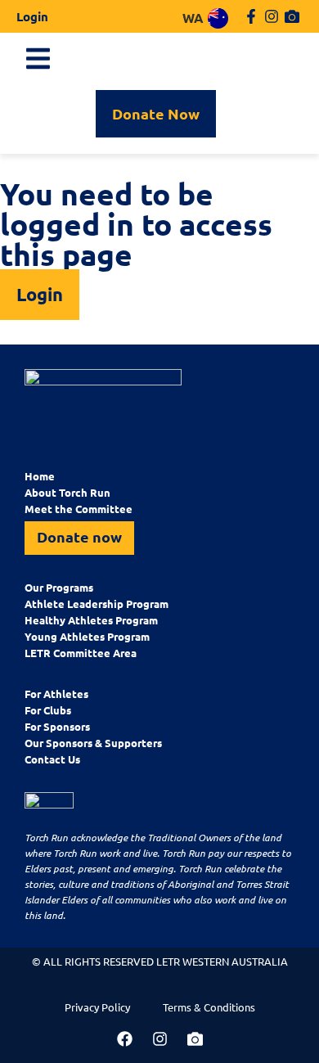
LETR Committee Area (81, 653)
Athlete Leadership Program (96, 603)
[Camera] (292, 16)
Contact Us (52, 759)
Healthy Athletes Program (91, 620)
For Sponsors (57, 726)
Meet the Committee (79, 509)
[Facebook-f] (250, 16)
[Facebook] (124, 1039)
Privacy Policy (97, 1007)
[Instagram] (272, 16)
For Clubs (48, 710)
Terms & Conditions (209, 1007)
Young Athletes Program (87, 636)
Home (40, 476)
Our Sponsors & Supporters (93, 743)
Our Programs (59, 587)
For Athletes (56, 693)
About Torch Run (67, 492)
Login (32, 16)
